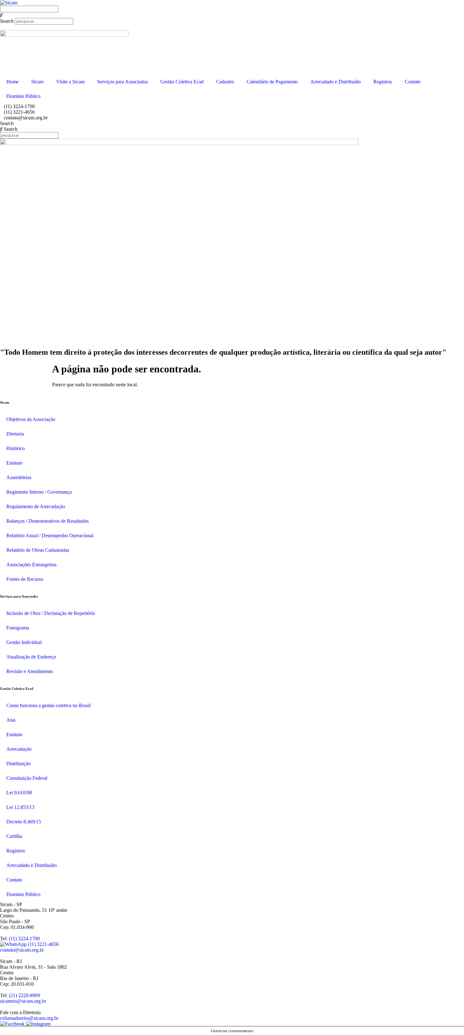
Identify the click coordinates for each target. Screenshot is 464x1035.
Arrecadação (19, 749)
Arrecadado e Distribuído (335, 81)
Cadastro (225, 81)
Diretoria (15, 433)
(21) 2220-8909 (24, 995)
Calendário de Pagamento (272, 81)
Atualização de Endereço (31, 656)
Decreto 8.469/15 (23, 821)
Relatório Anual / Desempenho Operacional (49, 535)
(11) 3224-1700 (24, 938)
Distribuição (18, 763)
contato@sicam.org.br (22, 950)
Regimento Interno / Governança (39, 492)
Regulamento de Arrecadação (35, 506)
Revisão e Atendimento (29, 671)
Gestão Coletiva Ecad (182, 81)
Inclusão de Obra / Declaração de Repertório (50, 613)
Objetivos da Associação (30, 419)
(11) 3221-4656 (43, 944)
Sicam (37, 81)
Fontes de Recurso (24, 579)
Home (12, 81)
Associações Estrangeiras (31, 564)
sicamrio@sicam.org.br (23, 1001)
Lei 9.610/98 (19, 792)
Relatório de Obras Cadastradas (37, 550)
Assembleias (18, 477)
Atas (10, 720)
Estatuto (14, 463)
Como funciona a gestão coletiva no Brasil (48, 705)
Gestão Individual (24, 642)
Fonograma (17, 627)
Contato (412, 81)
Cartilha (14, 836)
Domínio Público (23, 96)
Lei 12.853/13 (20, 807)
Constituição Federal (26, 778)
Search (7, 21)
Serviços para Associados (122, 81)
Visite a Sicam (70, 81)
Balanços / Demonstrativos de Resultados (47, 521)
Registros (382, 81)
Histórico (15, 448)
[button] (232, 15)
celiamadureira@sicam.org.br (29, 1018)
